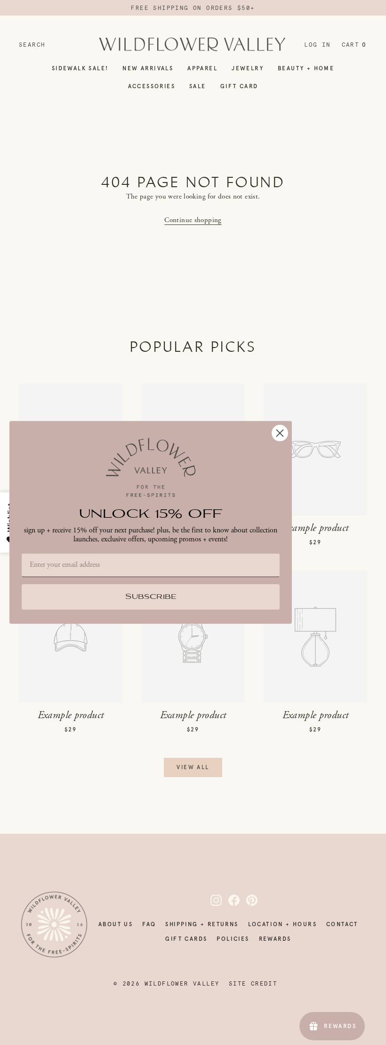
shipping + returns (201, 924)
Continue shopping (192, 220)
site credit (253, 983)
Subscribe (151, 597)
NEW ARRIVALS (147, 68)
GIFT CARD (239, 86)
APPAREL (202, 68)
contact (342, 924)
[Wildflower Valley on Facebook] (228, 900)
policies (233, 939)
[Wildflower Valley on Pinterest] (246, 900)
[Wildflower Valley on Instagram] (210, 900)
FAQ (149, 924)
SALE (197, 86)
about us (115, 924)
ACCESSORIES (151, 86)
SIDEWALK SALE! (80, 68)
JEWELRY (248, 68)
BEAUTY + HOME (306, 68)
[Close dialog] (280, 433)
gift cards (186, 939)
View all (193, 767)
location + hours (282, 924)
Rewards (275, 939)
